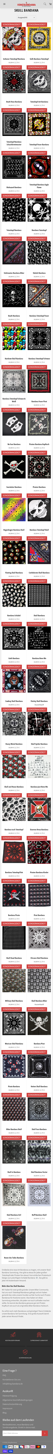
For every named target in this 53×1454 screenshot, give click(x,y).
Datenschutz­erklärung (12, 1404)
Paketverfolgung (10, 1395)
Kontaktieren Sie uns (12, 1379)
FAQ (4, 1375)
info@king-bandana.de (13, 1383)
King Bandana (12, 1442)
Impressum (7, 1408)
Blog (4, 1412)
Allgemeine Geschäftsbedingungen (18, 1400)
